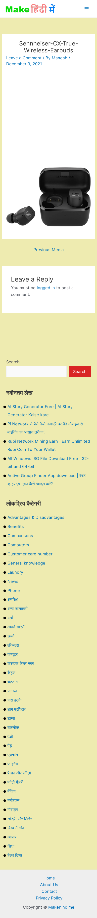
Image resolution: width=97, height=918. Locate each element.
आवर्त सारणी (16, 626)
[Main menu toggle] (86, 8)
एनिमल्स (13, 645)
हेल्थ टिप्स (14, 855)
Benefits (15, 526)
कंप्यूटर (12, 654)
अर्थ (10, 617)
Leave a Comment (24, 57)
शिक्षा (10, 846)
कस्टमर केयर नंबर (20, 663)
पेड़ (9, 745)
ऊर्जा (10, 636)
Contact (49, 891)
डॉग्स (11, 718)
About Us (49, 884)
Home (49, 877)
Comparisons (20, 535)
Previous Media (49, 249)
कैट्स (11, 672)
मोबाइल (12, 809)
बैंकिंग (11, 791)
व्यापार (11, 836)
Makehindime (61, 907)
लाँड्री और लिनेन (19, 818)
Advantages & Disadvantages (35, 517)
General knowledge (26, 563)
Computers (18, 544)
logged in (46, 287)
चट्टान (12, 681)
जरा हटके (14, 700)
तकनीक (13, 727)
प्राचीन (12, 754)
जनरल (12, 690)
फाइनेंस (12, 763)
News (12, 581)
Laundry (15, 572)
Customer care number (29, 553)
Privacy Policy (49, 898)
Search (13, 361)
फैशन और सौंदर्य (19, 772)
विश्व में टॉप (15, 827)
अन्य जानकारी (17, 608)
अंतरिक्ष (12, 599)
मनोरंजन (13, 800)
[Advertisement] (48, 119)
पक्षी (10, 736)
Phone (13, 590)
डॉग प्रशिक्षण (16, 709)
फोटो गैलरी (15, 782)
